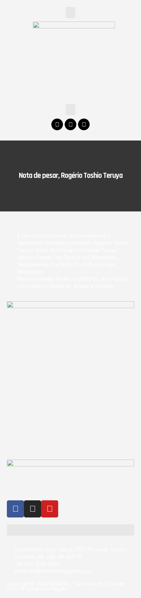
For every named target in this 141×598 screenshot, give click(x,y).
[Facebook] (57, 124)
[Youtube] (84, 124)
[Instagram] (70, 124)
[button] (70, 12)
